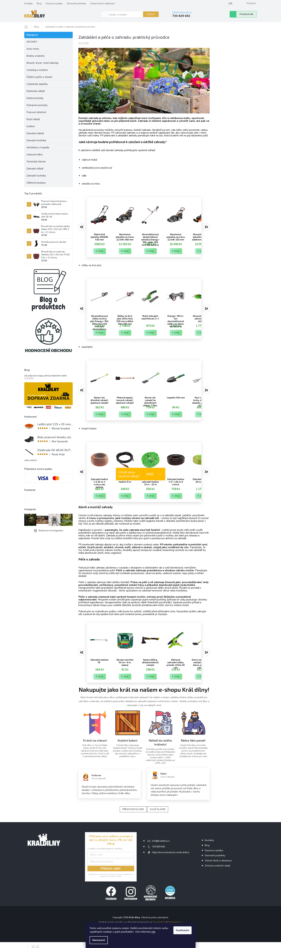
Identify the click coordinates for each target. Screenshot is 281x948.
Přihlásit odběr (111, 868)
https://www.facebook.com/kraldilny (170, 852)
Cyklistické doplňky (37, 84)
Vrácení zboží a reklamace (102, 3)
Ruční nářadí (33, 119)
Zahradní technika (36, 175)
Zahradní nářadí (34, 168)
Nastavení (98, 940)
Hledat (150, 14)
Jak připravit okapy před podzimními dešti (45, 375)
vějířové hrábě (89, 159)
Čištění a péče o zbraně (39, 77)
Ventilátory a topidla (37, 147)
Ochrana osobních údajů (217, 865)
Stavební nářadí (35, 133)
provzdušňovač (103, 167)
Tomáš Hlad (159, 922)
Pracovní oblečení (36, 112)
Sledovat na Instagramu (50, 530)
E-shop (99, 251)
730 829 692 (158, 846)
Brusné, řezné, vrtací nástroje (42, 63)
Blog (39, 3)
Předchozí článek (133, 809)
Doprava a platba (54, 3)
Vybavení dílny (34, 154)
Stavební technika (36, 140)
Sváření (30, 126)
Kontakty (28, 3)
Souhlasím (182, 930)
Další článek (158, 809)
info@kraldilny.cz (160, 840)
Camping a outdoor (37, 70)
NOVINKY (31, 41)
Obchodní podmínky (76, 3)
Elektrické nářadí (35, 91)
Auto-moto (32, 48)
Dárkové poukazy (36, 182)
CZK (230, 3)
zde (153, 932)
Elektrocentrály (34, 98)
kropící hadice (89, 428)
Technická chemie (36, 161)
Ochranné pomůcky (37, 105)
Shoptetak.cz (175, 922)
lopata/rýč (87, 347)
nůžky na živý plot (91, 265)
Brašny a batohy (35, 56)
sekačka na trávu (91, 183)
